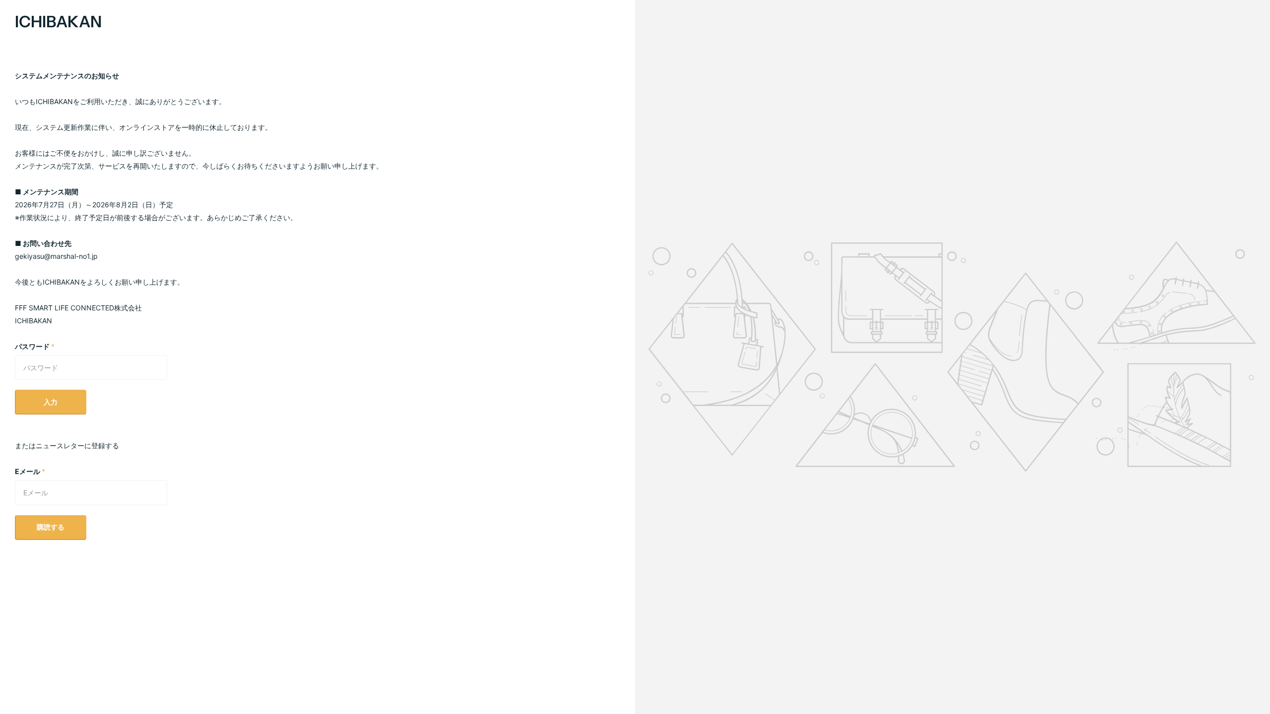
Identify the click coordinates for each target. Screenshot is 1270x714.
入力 (51, 402)
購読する (50, 527)
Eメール (30, 471)
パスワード (35, 346)
